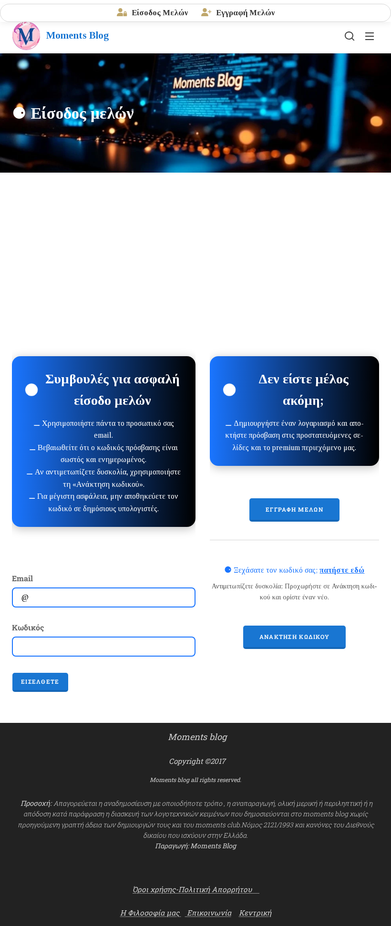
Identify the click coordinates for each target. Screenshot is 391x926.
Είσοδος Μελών (159, 12)
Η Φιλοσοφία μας (150, 912)
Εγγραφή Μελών (244, 12)
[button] (349, 36)
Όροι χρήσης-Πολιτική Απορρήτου (196, 889)
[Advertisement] (195, 244)
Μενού (369, 35)
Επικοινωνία (208, 912)
